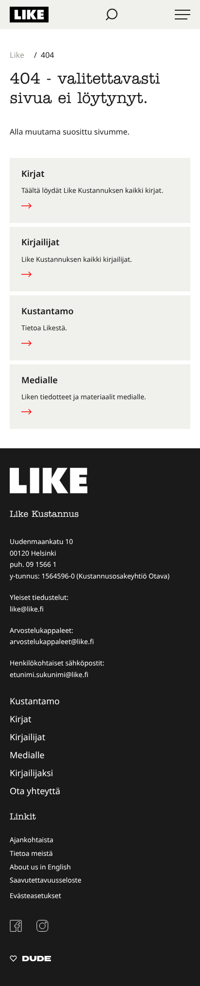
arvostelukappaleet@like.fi (52, 641)
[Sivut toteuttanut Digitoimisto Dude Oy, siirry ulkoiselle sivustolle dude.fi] (30, 959)
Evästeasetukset (35, 896)
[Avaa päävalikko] (182, 14)
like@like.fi (27, 609)
